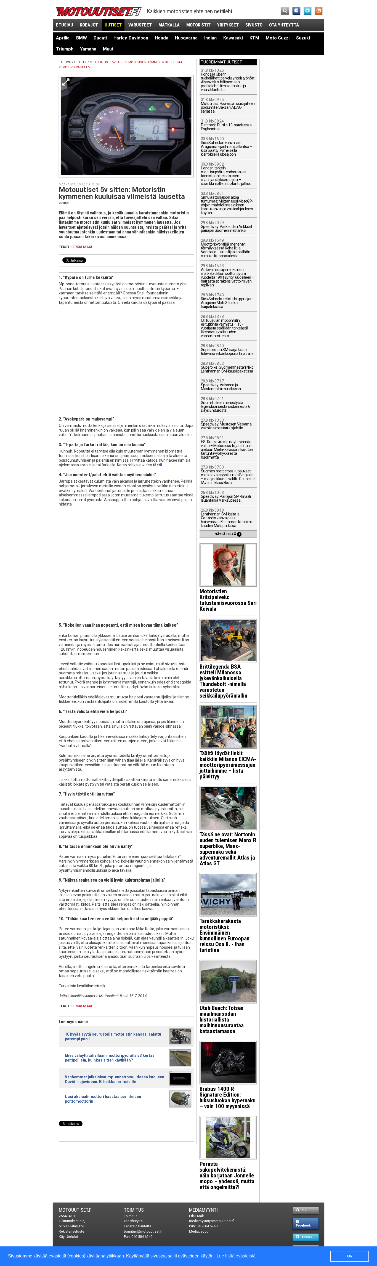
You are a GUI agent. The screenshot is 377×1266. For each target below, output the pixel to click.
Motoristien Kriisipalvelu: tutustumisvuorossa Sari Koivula (228, 600)
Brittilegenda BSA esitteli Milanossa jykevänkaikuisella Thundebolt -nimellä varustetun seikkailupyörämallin (223, 681)
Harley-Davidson (130, 38)
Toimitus (134, 1210)
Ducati (100, 38)
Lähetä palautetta (137, 1226)
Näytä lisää (227, 534)
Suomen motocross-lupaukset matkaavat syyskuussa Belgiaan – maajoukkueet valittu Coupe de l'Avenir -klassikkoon (228, 475)
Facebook (303, 1225)
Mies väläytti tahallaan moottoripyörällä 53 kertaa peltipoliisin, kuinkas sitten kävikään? (110, 1057)
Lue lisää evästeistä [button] (236, 1256)
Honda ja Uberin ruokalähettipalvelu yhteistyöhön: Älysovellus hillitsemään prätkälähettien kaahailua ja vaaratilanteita (228, 80)
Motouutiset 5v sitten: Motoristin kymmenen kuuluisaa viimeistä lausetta (122, 193)
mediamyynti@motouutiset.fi (211, 1221)
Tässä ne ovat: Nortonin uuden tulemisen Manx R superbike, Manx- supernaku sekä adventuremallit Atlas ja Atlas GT (228, 849)
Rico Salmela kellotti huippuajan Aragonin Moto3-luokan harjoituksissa (227, 301)
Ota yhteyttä (284, 25)
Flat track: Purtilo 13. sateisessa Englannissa (226, 125)
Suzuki (303, 38)
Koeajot (89, 25)
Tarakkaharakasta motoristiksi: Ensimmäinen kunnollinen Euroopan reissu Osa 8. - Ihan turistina (224, 935)
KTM (254, 38)
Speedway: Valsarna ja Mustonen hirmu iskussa (221, 385)
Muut (108, 49)
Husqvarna (186, 38)
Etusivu (64, 25)
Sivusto (253, 25)
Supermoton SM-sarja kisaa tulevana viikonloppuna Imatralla (227, 350)
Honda (161, 38)
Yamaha (88, 49)
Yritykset (228, 25)
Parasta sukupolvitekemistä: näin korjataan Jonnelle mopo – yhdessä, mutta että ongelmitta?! (227, 1175)
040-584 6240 (141, 1237)
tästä (157, 465)
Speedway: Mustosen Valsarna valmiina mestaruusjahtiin (226, 424)
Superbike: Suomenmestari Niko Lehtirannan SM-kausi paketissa (227, 367)
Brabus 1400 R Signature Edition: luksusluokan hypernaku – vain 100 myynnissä (228, 1098)
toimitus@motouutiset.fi (143, 1231)
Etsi (304, 1210)
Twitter (306, 1237)
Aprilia (63, 38)
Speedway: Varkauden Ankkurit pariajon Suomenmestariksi (226, 227)
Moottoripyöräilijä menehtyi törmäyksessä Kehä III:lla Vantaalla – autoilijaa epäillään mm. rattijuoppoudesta (225, 248)
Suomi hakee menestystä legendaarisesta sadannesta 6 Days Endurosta (225, 405)
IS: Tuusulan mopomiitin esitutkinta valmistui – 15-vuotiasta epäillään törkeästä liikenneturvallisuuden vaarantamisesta (224, 326)
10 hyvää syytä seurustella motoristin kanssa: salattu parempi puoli (113, 1036)
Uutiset (113, 25)
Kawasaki (233, 38)
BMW (81, 38)
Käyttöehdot (68, 1237)
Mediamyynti (203, 1210)
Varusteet (140, 25)
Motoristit (198, 25)
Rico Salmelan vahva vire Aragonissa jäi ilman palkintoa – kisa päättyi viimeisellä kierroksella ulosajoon (227, 146)
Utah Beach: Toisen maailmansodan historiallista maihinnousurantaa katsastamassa (222, 1019)
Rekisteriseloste (71, 1231)
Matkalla (169, 25)
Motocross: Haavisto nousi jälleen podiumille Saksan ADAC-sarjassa (228, 105)
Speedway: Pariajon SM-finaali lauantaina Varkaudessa (226, 496)
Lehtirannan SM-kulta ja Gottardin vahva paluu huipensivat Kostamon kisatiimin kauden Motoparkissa (227, 518)
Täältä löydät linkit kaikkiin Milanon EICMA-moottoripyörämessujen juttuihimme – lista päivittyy (228, 765)
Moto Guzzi (278, 38)
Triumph (64, 49)
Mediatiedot (198, 1231)
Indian (210, 38)
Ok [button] (349, 1256)
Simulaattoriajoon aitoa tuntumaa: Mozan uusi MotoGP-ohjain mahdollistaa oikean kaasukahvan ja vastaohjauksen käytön (227, 203)
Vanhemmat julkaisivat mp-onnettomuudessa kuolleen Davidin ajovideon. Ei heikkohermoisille (114, 1079)
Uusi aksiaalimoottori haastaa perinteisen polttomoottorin (103, 1098)
